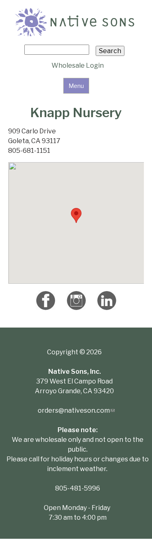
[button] (76, 215)
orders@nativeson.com (76, 410)
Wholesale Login (77, 65)
